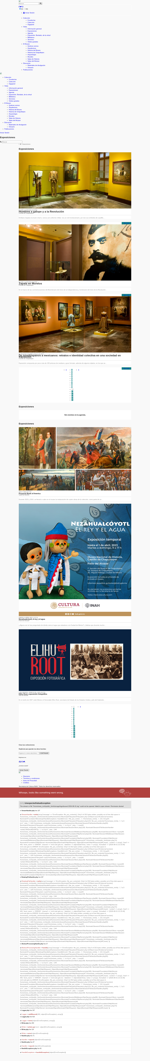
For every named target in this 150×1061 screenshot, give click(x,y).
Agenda (30, 33)
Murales (30, 57)
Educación (26, 63)
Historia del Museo (34, 50)
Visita (25, 27)
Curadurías (31, 20)
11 (72, 391)
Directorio (26, 776)
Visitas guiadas (33, 42)
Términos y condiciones (31, 778)
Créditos (26, 783)
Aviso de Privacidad (30, 780)
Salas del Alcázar (33, 61)
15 (72, 400)
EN (27, 9)
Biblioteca (31, 37)
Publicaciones (28, 70)
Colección (26, 18)
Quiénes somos (33, 46)
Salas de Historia (33, 59)
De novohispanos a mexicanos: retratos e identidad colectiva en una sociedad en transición (70, 356)
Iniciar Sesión (29, 13)
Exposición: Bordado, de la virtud (39, 35)
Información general (35, 29)
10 (72, 389)
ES (22, 9)
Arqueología (32, 54)
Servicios (31, 39)
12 (72, 393)
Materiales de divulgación (36, 65)
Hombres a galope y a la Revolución (41, 211)
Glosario (30, 67)
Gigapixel (31, 24)
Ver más (126, 223)
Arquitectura (32, 48)
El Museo (26, 44)
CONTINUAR (44, 753)
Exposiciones (32, 31)
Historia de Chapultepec (36, 52)
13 (72, 396)
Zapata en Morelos (30, 283)
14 (72, 398)
